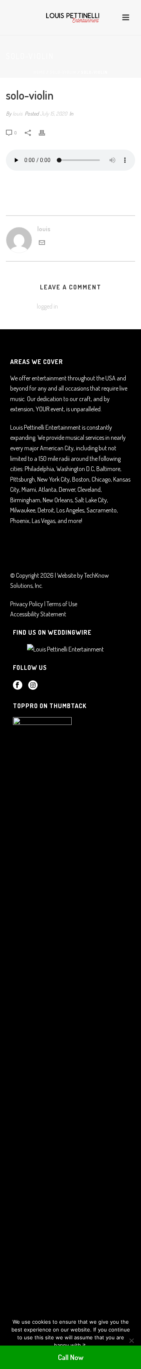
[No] (131, 1340)
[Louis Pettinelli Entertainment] (70, 17)
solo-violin (63, 72)
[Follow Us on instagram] (33, 685)
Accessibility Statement (38, 614)
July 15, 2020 (53, 113)
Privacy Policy (26, 604)
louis (17, 113)
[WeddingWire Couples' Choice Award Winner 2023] (63, 648)
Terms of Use (62, 604)
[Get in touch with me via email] (42, 243)
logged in (47, 306)
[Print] (46, 132)
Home (39, 72)
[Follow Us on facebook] (17, 685)
